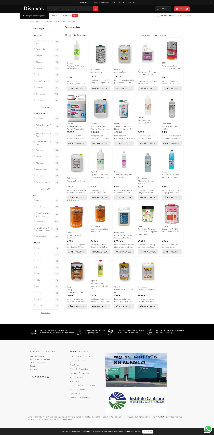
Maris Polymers (42, 81)
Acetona (39, 119)
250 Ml (39, 306)
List (70, 35)
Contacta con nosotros (42, 351)
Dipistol (39, 55)
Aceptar (148, 432)
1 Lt (37, 254)
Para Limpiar (41, 236)
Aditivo (39, 200)
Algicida (39, 163)
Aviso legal (75, 381)
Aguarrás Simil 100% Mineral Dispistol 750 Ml (100, 177)
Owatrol (39, 87)
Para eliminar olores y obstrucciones (44, 229)
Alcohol (39, 156)
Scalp (69, 287)
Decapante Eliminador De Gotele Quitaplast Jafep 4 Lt (147, 231)
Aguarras (40, 150)
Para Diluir (40, 221)
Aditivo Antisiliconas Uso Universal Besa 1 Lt (171, 68)
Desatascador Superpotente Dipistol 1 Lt (100, 286)
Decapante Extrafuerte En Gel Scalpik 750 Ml (75, 292)
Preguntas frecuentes (79, 373)
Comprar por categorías (35, 16)
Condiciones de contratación (82, 385)
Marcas (55, 16)
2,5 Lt (38, 261)
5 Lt (37, 274)
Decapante (41, 176)
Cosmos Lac (41, 49)
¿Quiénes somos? (77, 361)
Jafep (38, 75)
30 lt (38, 293)
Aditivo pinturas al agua (44, 126)
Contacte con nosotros (80, 398)
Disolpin (39, 62)
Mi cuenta (163, 9)
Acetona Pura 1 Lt (98, 72)
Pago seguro (75, 365)
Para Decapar (42, 207)
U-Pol (140, 69)
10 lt (38, 280)
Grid (66, 35)
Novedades (69, 16)
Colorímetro (75, 393)
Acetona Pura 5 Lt (122, 72)
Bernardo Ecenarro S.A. (44, 42)
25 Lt (38, 286)
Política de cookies (78, 389)
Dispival (39, 68)
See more (45, 107)
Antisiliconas (41, 169)
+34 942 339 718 (167, 16)
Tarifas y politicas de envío (81, 357)
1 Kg (37, 248)
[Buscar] (95, 8)
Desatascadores (43, 182)
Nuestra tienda (76, 377)
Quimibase (40, 94)
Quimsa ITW (41, 100)
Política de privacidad (79, 369)
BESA (164, 63)
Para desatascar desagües (43, 214)
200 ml (39, 299)
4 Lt (37, 267)
